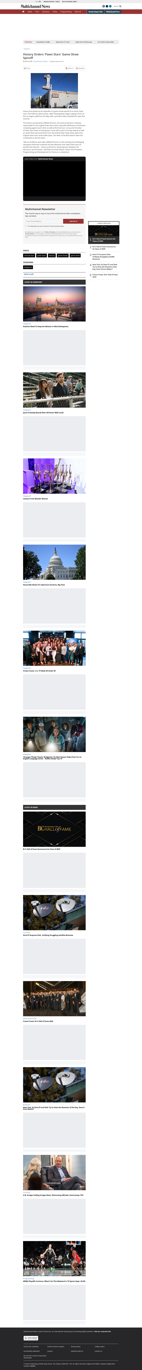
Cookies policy (99, 1347)
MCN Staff (28, 61)
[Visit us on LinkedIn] (110, 6)
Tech (37, 12)
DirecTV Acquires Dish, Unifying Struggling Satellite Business (104, 257)
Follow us (70, 68)
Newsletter (81, 68)
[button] (117, 6)
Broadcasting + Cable (52, 1)
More (77, 12)
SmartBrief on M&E (43, 42)
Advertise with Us (77, 1351)
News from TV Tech (63, 42)
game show (75, 255)
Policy (55, 12)
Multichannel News (69, 1)
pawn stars (41, 255)
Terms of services (50, 232)
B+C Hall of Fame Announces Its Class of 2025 (104, 248)
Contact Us (98, 1351)
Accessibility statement (32, 1351)
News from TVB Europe (84, 42)
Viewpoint (26, 49)
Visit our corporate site (102, 1331)
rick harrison (29, 255)
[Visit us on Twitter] (107, 6)
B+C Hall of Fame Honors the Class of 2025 (104, 240)
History (52, 255)
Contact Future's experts (55, 1347)
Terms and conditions (31, 1347)
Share (28, 68)
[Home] (23, 11)
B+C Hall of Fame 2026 (106, 42)
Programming (66, 12)
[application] (54, 178)
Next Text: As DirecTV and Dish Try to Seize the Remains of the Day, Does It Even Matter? (105, 267)
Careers (50, 1351)
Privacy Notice (29, 234)
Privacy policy (75, 1347)
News (30, 12)
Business (45, 12)
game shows (63, 255)
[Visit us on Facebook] (103, 6)
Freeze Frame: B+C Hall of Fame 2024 (105, 276)
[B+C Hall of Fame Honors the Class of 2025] (103, 234)
